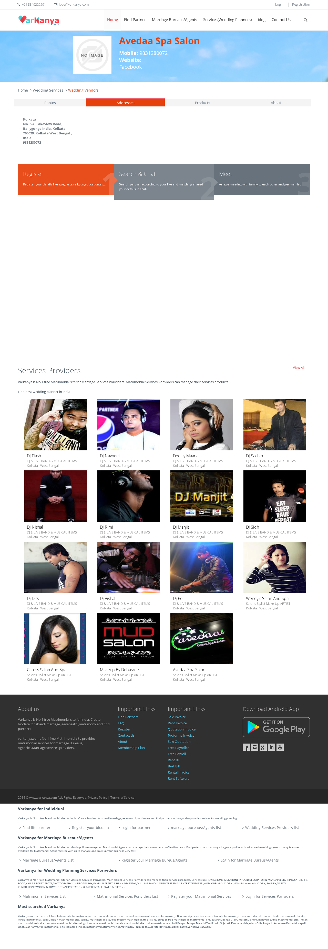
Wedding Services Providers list (272, 827)
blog (261, 19)
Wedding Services (48, 90)
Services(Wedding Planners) (227, 19)
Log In (279, 4)
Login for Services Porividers (269, 896)
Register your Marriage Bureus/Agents (154, 860)
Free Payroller (178, 747)
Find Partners (128, 717)
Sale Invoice (177, 717)
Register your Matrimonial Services (201, 896)
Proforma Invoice (181, 735)
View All (298, 367)
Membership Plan (131, 747)
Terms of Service (122, 797)
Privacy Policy (97, 797)
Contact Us (281, 19)
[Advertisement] (164, 285)
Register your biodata (90, 827)
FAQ (121, 723)
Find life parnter (36, 827)
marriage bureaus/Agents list (196, 827)
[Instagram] (254, 747)
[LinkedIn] (271, 747)
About (276, 102)
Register (124, 729)
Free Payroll (177, 754)
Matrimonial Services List (44, 896)
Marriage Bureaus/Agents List (48, 860)
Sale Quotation (179, 741)
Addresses (126, 102)
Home (112, 19)
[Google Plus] (263, 747)
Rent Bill (174, 760)
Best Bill (174, 766)
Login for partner (136, 827)
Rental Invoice (178, 772)
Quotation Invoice (182, 729)
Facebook (130, 66)
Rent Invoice (177, 723)
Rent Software (178, 778)
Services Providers (49, 370)
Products (202, 102)
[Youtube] (280, 747)
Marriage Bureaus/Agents (174, 19)
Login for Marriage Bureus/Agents (250, 860)
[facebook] (246, 747)
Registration (301, 4)
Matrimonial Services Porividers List (127, 896)
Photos (50, 102)
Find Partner (135, 19)
